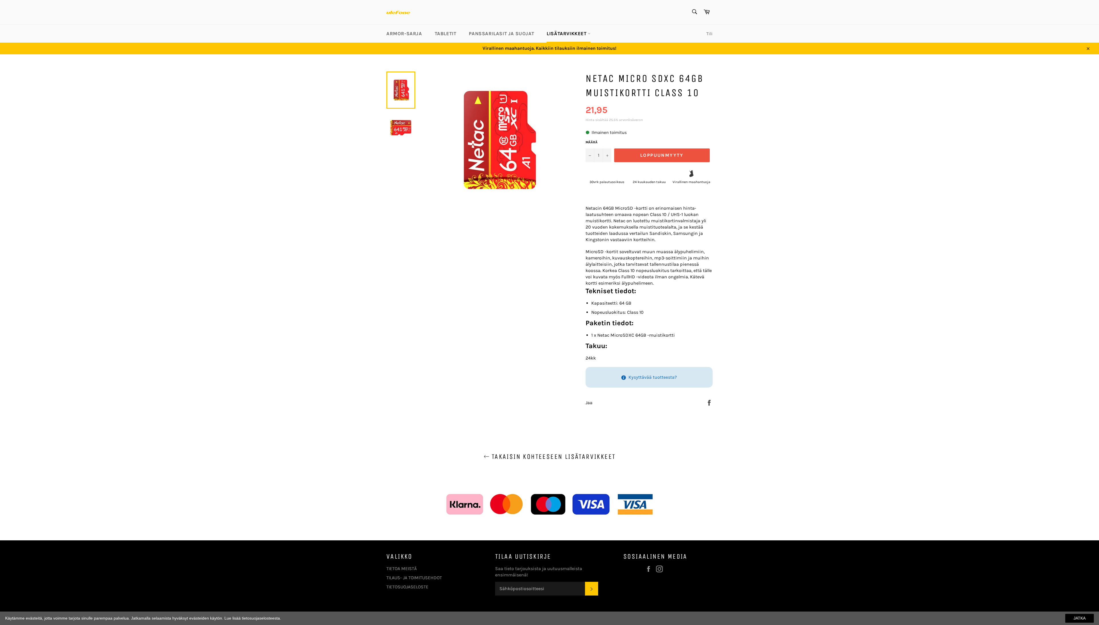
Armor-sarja (404, 33)
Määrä (592, 142)
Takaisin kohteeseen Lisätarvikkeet (552, 457)
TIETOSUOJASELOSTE (407, 587)
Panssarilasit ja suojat (501, 33)
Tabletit (445, 33)
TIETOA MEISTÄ (401, 568)
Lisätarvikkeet (567, 33)
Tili (709, 33)
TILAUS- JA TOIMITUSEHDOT (414, 577)
